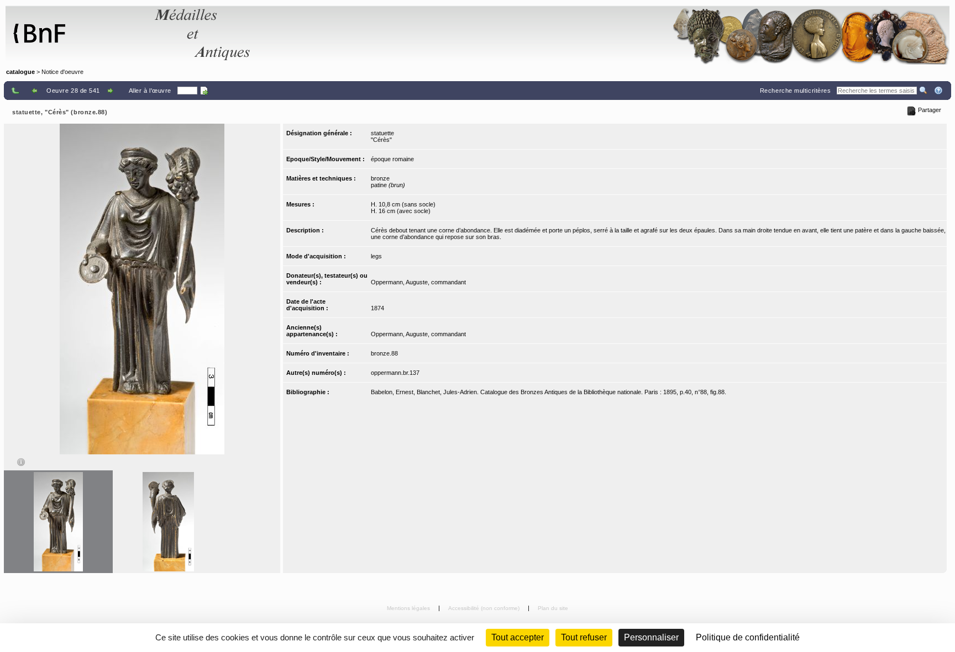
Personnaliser (651, 637)
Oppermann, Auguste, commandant (418, 282)
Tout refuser (584, 637)
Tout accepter (517, 637)
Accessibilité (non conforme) (484, 608)
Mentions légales (409, 608)
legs (376, 256)
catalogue (20, 71)
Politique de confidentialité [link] (748, 637)
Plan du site (553, 608)
